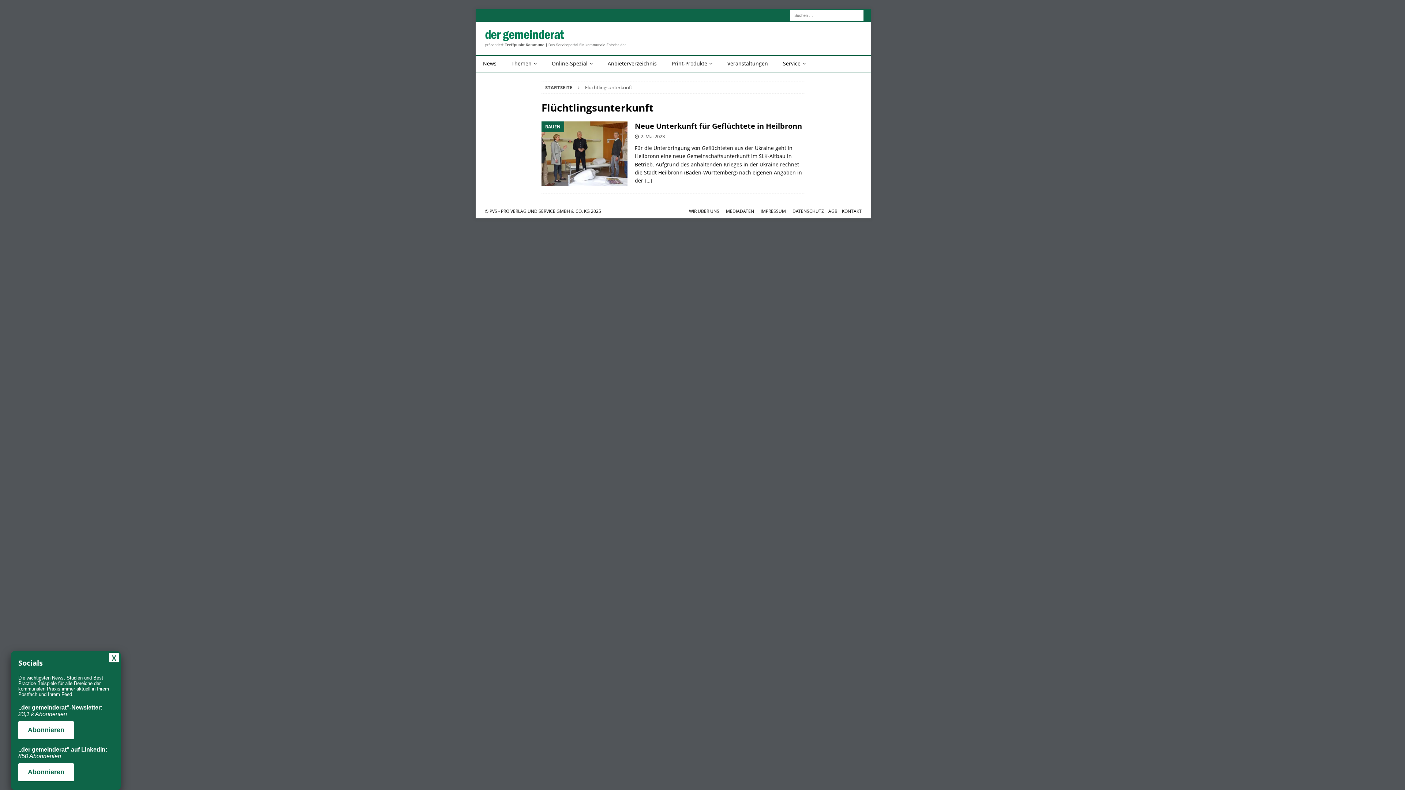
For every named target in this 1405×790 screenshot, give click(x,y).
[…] (648, 180)
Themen (522, 63)
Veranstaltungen (747, 63)
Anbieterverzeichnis (632, 63)
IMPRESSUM (773, 211)
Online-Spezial (570, 63)
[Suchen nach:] (826, 14)
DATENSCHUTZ (808, 211)
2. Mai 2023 (653, 136)
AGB (833, 211)
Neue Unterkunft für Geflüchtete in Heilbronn (718, 126)
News (490, 63)
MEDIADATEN (740, 211)
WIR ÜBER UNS (704, 211)
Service (792, 63)
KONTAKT (852, 211)
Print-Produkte (689, 63)
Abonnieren (46, 730)
